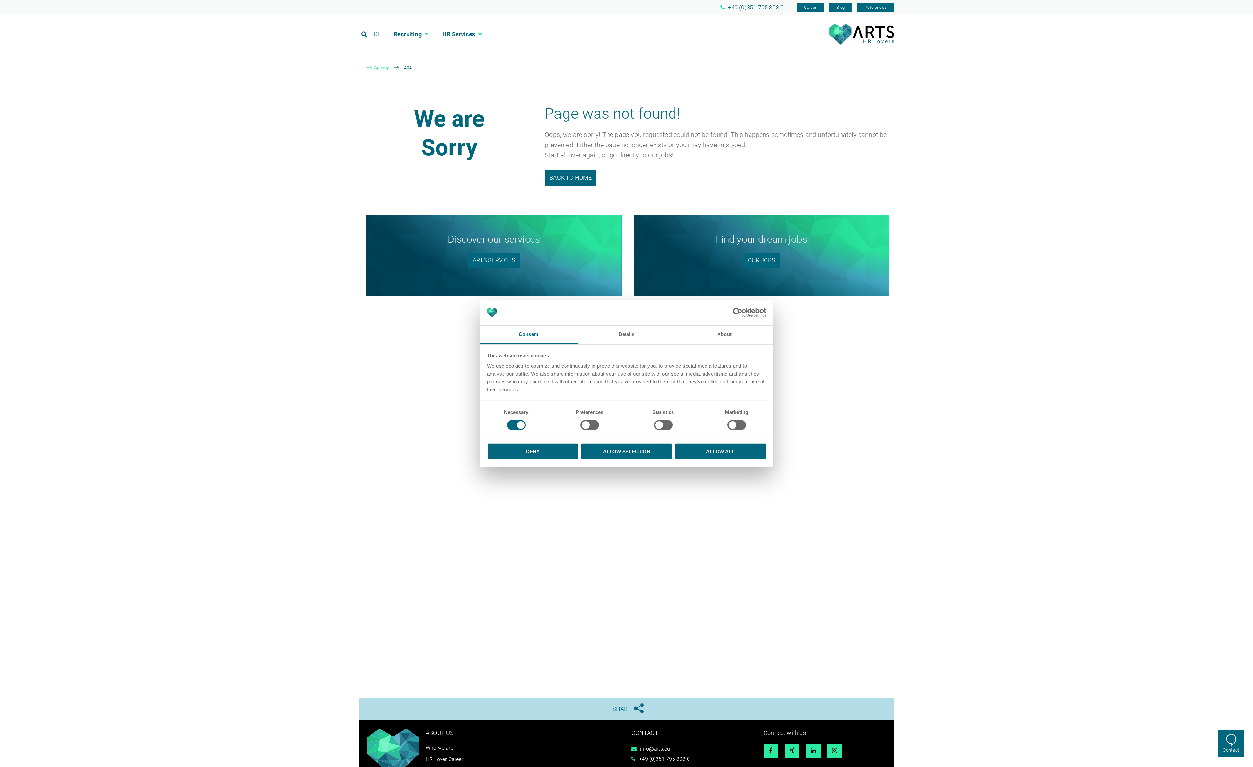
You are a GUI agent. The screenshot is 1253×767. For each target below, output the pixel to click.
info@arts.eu (655, 749)
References (876, 7)
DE (377, 34)
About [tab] (724, 334)
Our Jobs (761, 260)
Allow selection (626, 451)
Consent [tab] (528, 334)
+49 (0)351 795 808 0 (664, 759)
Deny (533, 451)
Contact (1231, 750)
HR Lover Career (444, 759)
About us (440, 732)
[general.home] (861, 42)
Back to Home (570, 177)
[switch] (589, 425)
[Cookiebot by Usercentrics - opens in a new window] (737, 312)
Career (810, 7)
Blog (840, 7)
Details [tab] (627, 334)
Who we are (439, 748)
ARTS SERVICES (494, 260)
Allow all (720, 451)
